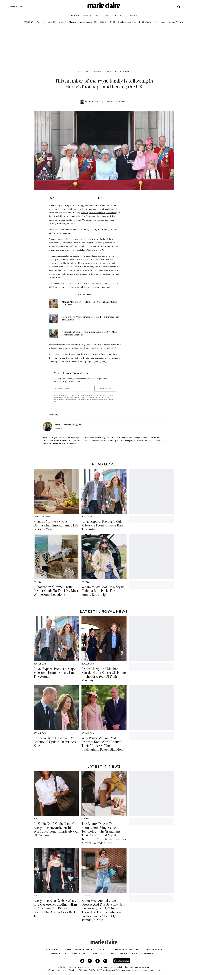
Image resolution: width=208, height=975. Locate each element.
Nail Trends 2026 (107, 22)
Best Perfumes (145, 22)
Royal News (122, 72)
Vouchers (131, 15)
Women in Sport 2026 (46, 22)
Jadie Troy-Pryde (94, 102)
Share (55, 198)
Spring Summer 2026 (88, 22)
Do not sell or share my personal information (132, 953)
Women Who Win (176, 22)
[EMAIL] (80, 424)
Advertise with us (152, 949)
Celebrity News (102, 72)
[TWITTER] (73, 424)
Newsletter (116, 198)
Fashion (75, 15)
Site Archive (52, 949)
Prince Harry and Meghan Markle (64, 205)
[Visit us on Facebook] (97, 961)
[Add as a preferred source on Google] (137, 960)
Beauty (87, 15)
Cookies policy (79, 953)
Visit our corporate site (140, 967)
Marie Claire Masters (67, 22)
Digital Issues (160, 22)
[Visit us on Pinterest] (105, 961)
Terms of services (80, 395)
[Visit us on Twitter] (82, 961)
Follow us (104, 198)
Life (108, 15)
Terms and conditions (126, 949)
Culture (118, 15)
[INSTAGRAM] (76, 424)
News (126, 102)
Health (98, 15)
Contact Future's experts (78, 949)
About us (97, 953)
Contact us (104, 949)
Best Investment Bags (127, 22)
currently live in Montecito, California (98, 212)
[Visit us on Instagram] (90, 961)
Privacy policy (58, 953)
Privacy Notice (58, 397)
